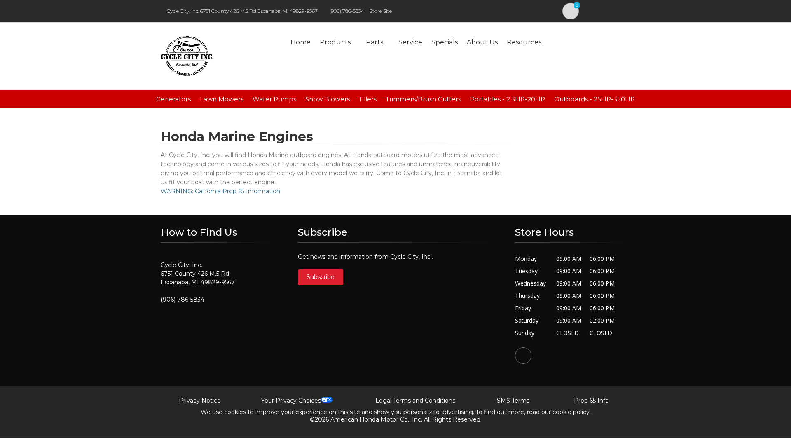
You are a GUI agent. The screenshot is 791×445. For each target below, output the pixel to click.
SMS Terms (513, 400)
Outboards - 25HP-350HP (594, 99)
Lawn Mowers (221, 99)
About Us (482, 42)
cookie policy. (571, 412)
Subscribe (321, 277)
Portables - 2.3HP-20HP (507, 99)
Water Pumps (274, 99)
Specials (444, 42)
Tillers (368, 99)
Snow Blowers (327, 99)
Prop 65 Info (591, 400)
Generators (173, 99)
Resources (524, 42)
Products (335, 42)
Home (300, 42)
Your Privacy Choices (291, 400)
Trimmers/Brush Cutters (423, 99)
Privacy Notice (200, 400)
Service (410, 42)
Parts (374, 42)
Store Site (381, 11)
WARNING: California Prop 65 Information (220, 191)
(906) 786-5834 (346, 11)
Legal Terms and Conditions (415, 400)
